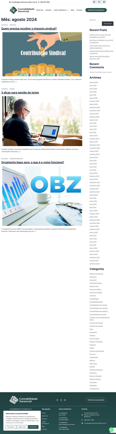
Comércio (93, 295)
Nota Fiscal (93, 363)
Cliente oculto (94, 286)
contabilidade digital (96, 302)
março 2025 (93, 135)
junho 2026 (93, 88)
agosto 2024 (94, 157)
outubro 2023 (94, 188)
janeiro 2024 (94, 179)
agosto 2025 (94, 120)
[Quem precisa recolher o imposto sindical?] (42, 54)
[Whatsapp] (111, 429)
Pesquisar (93, 20)
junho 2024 (93, 163)
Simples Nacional (95, 379)
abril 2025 (93, 132)
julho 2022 (93, 235)
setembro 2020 (95, 263)
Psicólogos (93, 373)
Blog (72, 10)
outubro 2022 (94, 226)
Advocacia (93, 277)
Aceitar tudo (33, 427)
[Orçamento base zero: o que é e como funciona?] (42, 196)
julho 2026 (93, 85)
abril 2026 (93, 95)
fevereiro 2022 (94, 251)
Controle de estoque (96, 323)
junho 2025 (93, 126)
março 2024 (93, 173)
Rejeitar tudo (22, 427)
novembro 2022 (95, 223)
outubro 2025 (94, 113)
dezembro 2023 (95, 182)
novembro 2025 (95, 110)
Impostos (13, 24)
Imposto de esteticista (97, 351)
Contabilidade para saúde (98, 314)
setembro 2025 (95, 117)
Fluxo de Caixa (94, 338)
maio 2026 (93, 92)
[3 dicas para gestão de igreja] (42, 121)
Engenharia (93, 332)
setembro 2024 (95, 154)
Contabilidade (94, 299)
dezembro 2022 (95, 220)
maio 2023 (93, 204)
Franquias (93, 345)
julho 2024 (93, 160)
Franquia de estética (96, 341)
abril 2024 (93, 170)
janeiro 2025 (94, 142)
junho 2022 (93, 238)
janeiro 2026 (94, 104)
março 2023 (93, 210)
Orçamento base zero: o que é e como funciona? (32, 162)
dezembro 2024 (95, 145)
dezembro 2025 (95, 107)
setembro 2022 (95, 229)
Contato (79, 10)
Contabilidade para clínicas (98, 305)
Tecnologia (93, 382)
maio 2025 (93, 129)
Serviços (48, 10)
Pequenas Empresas (16, 158)
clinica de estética (95, 289)
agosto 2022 (94, 232)
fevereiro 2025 (94, 138)
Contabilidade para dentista (99, 308)
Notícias (92, 366)
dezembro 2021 (95, 257)
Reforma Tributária (96, 376)
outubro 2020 (94, 260)
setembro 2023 (95, 192)
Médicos (92, 360)
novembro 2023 (95, 185)
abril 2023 (93, 207)
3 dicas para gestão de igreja (20, 92)
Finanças (92, 335)
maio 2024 (93, 167)
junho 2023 (93, 201)
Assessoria (93, 280)
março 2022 (93, 248)
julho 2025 (93, 123)
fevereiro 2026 (94, 101)
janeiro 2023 (94, 217)
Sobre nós (39, 10)
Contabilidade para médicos (99, 311)
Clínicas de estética (96, 292)
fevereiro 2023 (94, 213)
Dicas (91, 329)
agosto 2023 (94, 195)
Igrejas (12, 88)
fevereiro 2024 (94, 176)
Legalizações (94, 357)
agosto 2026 (94, 82)
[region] (22, 421)
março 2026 (93, 98)
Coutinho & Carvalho (96, 326)
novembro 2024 (95, 148)
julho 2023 (93, 198)
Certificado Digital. (96, 283)
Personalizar (10, 427)
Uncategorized (94, 388)
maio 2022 (93, 242)
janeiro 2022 (94, 254)
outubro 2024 (94, 151)
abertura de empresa (96, 274)
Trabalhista (93, 385)
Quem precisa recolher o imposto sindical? (29, 28)
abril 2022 (93, 245)
